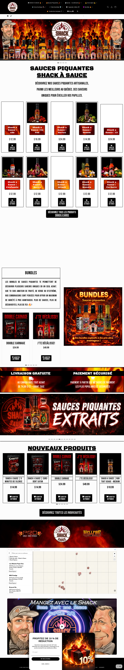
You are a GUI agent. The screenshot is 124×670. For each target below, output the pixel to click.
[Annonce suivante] (83, 16)
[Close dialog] (93, 635)
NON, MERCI (45, 664)
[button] (108, 7)
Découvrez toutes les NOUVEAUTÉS (62, 513)
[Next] (120, 40)
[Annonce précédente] (41, 16)
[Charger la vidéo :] (62, 627)
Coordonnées (101, 667)
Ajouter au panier (12, 148)
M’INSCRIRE (45, 659)
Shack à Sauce (25, 667)
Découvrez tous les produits (62, 213)
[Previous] (3, 40)
